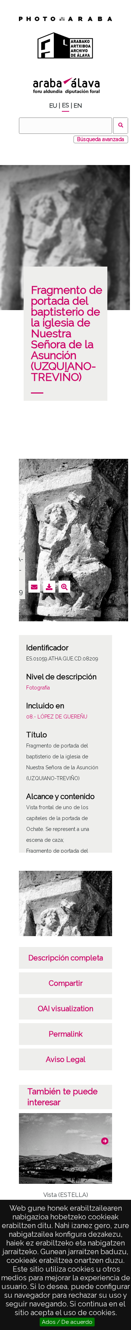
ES (65, 105)
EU (53, 105)
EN (78, 105)
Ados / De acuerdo (67, 1322)
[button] (104, 1141)
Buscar (120, 126)
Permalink (66, 1034)
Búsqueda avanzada (100, 139)
